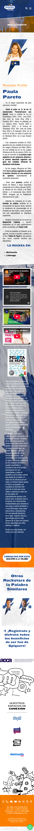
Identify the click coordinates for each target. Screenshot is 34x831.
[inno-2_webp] (17, 738)
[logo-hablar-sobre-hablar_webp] (17, 726)
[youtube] (15, 801)
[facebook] (31, 801)
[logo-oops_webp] (17, 714)
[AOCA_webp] (17, 659)
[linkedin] (20, 801)
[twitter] (27, 801)
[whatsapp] (3, 801)
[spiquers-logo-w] (9, 4)
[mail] (11, 801)
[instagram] (23, 801)
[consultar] (17, 554)
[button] (4, 606)
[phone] (7, 801)
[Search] (26, 8)
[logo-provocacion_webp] (17, 750)
